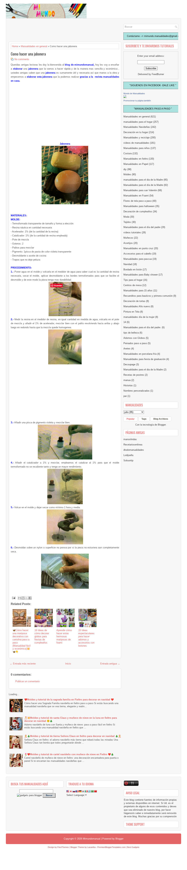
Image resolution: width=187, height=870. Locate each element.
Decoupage (129, 364)
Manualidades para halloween (138, 206)
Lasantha (91, 847)
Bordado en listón (132, 269)
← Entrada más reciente (23, 663)
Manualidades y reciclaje (136, 137)
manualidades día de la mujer (138, 317)
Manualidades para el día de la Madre (143, 185)
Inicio (68, 663)
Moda (126, 216)
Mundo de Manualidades (134, 93)
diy (125, 169)
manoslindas (130, 439)
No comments (21, 59)
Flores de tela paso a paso (137, 201)
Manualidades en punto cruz (138, 248)
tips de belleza (131, 332)
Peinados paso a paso (135, 343)
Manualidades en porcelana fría (140, 353)
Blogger (162, 424)
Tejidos (127, 222)
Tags (144, 419)
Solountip (128, 460)
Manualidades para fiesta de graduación (144, 359)
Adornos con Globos (134, 338)
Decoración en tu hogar (135, 132)
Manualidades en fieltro (135, 158)
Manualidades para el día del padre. (142, 327)
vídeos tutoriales (132, 232)
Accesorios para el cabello (137, 253)
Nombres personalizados (136, 390)
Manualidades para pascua (137, 259)
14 (124, 322)
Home (15, 46)
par (125, 396)
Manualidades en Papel (135, 164)
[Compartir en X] (26, 598)
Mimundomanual (91, 838)
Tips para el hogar (132, 280)
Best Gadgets (133, 847)
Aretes (126, 348)
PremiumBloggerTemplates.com (111, 847)
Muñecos (128, 237)
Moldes (127, 174)
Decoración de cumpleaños (137, 211)
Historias (128, 385)
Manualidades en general (34, 46)
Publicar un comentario (27, 681)
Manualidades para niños (136, 148)
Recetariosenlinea (132, 444)
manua (127, 380)
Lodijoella (128, 455)
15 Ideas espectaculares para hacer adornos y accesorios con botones (86, 638)
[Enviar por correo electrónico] (19, 598)
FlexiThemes (63, 847)
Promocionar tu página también (137, 100)
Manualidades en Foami (136, 195)
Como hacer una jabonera (28, 54)
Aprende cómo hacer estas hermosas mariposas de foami (64, 636)
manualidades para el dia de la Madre (143, 179)
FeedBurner (158, 74)
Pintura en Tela (131, 311)
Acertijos (128, 243)
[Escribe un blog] (23, 598)
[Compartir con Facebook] (30, 598)
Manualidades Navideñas (136, 127)
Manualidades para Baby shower (140, 274)
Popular (131, 419)
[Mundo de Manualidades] (124, 97)
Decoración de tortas (134, 301)
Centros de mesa (132, 285)
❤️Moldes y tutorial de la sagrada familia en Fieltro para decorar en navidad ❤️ (69, 699)
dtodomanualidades (133, 450)
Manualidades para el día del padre (141, 227)
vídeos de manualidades (136, 142)
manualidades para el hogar (137, 121)
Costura (127, 153)
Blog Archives (160, 419)
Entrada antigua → (110, 663)
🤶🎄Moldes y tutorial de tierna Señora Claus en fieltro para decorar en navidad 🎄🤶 (72, 736)
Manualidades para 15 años (137, 290)
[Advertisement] (38, 30)
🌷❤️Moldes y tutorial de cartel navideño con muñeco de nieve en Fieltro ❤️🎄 (69, 754)
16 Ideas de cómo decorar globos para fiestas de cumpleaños (42, 636)
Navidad (127, 264)
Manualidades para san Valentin (140, 190)
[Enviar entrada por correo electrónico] (13, 597)
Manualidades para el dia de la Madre (143, 369)
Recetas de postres (133, 374)
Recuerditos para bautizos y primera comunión (148, 295)
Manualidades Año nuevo (136, 306)
